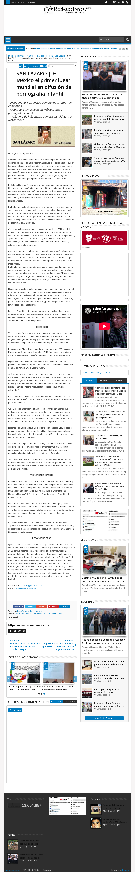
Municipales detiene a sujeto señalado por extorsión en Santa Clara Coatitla (109, 486)
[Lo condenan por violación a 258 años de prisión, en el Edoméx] (96, 823)
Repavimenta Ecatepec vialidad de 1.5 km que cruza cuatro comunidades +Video (109, 677)
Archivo (119, 380)
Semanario (104, 380)
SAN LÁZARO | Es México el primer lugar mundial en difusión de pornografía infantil (43, 83)
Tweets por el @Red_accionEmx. (97, 372)
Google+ (114, 2)
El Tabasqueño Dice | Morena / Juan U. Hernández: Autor (25, 688)
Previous (75, 679)
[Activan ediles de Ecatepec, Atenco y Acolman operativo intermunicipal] (104, 621)
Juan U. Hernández (34, 613)
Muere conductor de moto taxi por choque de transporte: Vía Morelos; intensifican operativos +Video (110, 391)
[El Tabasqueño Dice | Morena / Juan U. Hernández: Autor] (25, 673)
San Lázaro (56, 613)
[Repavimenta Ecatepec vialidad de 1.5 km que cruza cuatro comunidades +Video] (87, 679)
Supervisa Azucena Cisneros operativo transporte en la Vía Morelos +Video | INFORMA (110, 159)
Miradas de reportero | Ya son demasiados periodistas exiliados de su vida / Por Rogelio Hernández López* (58, 688)
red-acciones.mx (13, 870)
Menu (8, 2)
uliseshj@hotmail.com (32, 585)
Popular (89, 380)
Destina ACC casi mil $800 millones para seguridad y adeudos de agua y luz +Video (103, 579)
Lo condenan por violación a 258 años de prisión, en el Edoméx (115, 820)
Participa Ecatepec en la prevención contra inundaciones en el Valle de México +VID (108, 691)
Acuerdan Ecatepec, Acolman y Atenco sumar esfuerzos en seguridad (109, 663)
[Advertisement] (67, 25)
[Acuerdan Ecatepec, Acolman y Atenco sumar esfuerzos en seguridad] (87, 665)
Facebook (110, 2)
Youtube (123, 2)
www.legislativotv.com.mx (25, 589)
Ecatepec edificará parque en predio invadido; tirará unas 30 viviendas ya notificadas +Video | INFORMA (109, 118)
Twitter (106, 2)
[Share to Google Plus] (18, 681)
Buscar (127, 39)
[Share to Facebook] (11, 681)
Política (47, 613)
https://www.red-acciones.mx (30, 611)
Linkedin (119, 2)
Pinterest (127, 2)
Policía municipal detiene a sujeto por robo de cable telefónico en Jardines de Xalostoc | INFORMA (108, 132)
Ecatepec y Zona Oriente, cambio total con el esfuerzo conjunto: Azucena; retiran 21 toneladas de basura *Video (109, 705)
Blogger (56, 702)
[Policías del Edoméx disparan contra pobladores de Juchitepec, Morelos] (96, 809)
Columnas (19, 613)
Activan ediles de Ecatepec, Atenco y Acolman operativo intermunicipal (104, 641)
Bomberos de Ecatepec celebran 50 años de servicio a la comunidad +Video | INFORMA (102, 96)
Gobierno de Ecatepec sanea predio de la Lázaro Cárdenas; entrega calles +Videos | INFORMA (110, 145)
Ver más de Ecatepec (104, 718)
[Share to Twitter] (15, 681)
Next (9, 679)
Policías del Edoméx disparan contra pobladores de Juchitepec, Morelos (113, 806)
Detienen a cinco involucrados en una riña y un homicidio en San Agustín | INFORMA (110, 415)
